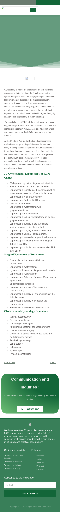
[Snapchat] (25, 2)
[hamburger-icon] (33, 10)
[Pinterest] (21, 2)
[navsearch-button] (50, 9)
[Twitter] (6, 2)
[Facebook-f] (2, 2)
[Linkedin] (14, 2)
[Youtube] (17, 2)
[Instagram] (10, 2)
